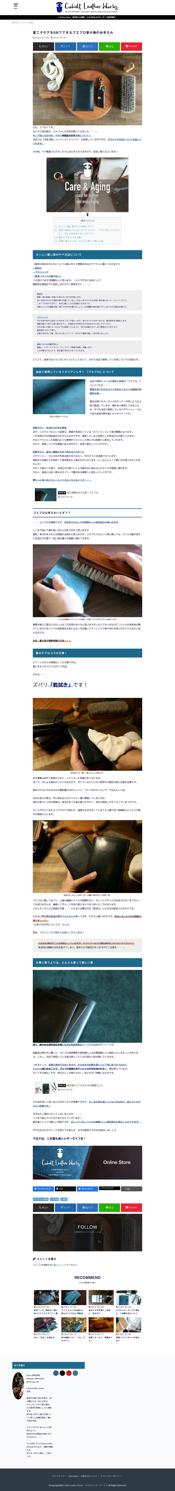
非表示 (90, 221)
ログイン (60, 1265)
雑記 (65, 1199)
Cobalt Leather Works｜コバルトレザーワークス (86, 1485)
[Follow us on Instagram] (75, 1373)
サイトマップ (58, 1476)
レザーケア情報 (42, 1199)
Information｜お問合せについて (82, 1476)
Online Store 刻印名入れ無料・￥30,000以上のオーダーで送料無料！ (88, 17)
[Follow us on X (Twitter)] (62, 1373)
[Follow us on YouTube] (69, 1373)
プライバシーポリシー (111, 1476)
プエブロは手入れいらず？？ (75, 234)
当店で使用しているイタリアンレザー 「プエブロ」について (87, 230)
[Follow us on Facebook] (56, 1373)
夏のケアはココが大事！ (69, 237)
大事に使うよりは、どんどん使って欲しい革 (79, 241)
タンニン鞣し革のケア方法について (74, 226)
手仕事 (55, 1199)
